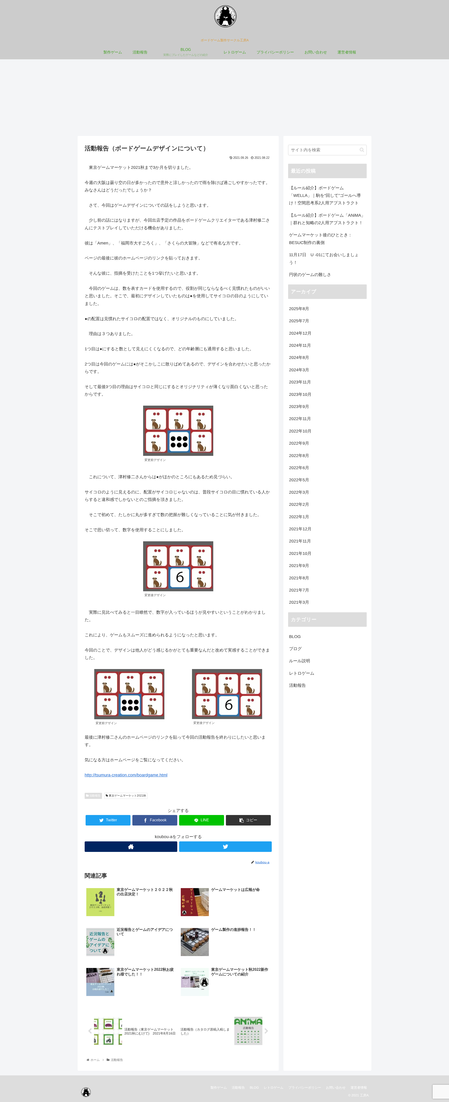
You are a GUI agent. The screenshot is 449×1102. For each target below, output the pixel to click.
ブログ (295, 648)
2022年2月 (299, 504)
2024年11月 (300, 345)
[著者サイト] (131, 846)
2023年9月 (299, 406)
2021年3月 (299, 602)
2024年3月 (299, 370)
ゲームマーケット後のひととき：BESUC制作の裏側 (320, 239)
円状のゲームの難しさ (310, 274)
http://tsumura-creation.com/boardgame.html (126, 775)
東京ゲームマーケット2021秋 (127, 795)
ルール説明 (299, 661)
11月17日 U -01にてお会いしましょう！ (324, 258)
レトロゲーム (301, 673)
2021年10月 (300, 553)
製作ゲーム (218, 1087)
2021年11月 (300, 541)
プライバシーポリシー (304, 1087)
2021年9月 (299, 565)
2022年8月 (299, 455)
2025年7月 (299, 321)
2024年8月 (299, 357)
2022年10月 (300, 431)
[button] (362, 149)
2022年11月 (300, 419)
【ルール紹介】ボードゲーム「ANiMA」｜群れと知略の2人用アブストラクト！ (327, 219)
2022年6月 (299, 467)
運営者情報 (359, 1087)
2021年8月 (299, 578)
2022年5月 (299, 480)
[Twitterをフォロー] (225, 846)
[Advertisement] (224, 97)
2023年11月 (300, 382)
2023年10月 (300, 394)
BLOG (295, 636)
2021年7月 (299, 590)
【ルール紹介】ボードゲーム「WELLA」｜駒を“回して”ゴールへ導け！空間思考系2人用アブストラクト (325, 196)
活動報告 (95, 795)
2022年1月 (299, 516)
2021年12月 (300, 529)
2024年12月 (300, 333)
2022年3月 (299, 492)
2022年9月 (299, 443)
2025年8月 (299, 308)
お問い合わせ (336, 1087)
